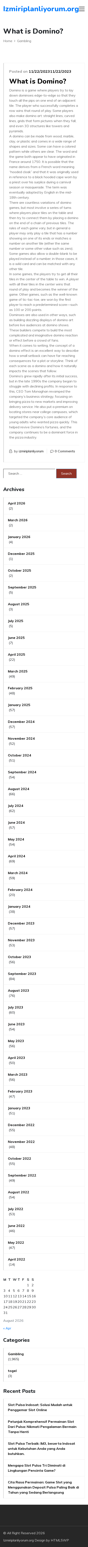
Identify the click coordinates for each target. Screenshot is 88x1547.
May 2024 (16, 839)
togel (12, 1371)
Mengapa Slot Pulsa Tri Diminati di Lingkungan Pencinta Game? (36, 1468)
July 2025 (15, 621)
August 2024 (18, 789)
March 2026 (18, 520)
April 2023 (16, 1058)
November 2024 (21, 738)
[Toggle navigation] (82, 8)
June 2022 (16, 1226)
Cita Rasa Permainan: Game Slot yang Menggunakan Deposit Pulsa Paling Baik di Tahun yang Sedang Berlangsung (43, 1487)
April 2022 (16, 1259)
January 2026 (19, 537)
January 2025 (19, 705)
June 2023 (16, 1024)
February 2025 (20, 688)
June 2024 (16, 822)
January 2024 (19, 906)
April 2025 (16, 654)
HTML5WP (60, 1540)
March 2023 (18, 1074)
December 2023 (21, 923)
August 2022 (18, 1192)
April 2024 (16, 856)
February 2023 (20, 1091)
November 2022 (21, 1142)
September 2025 (22, 587)
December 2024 (21, 721)
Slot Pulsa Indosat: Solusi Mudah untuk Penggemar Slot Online (40, 1407)
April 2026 (16, 503)
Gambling (16, 1354)
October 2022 (19, 1158)
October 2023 (19, 957)
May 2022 (16, 1242)
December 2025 (21, 553)
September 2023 (22, 974)
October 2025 (19, 570)
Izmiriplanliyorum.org (27, 9)
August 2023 (18, 990)
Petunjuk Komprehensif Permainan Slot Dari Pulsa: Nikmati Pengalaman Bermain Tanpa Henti (42, 1426)
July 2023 (15, 1007)
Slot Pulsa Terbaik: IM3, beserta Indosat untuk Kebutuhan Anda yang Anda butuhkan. (41, 1448)
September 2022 (22, 1175)
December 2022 (21, 1125)
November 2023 (21, 940)
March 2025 (18, 671)
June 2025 (16, 637)
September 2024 (22, 772)
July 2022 (15, 1209)
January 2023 (19, 1108)
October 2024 (19, 755)
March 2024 (18, 873)
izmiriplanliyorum (31, 451)
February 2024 (20, 889)
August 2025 (18, 604)
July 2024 (15, 805)
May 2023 (16, 1041)
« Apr (7, 1328)
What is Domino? (37, 81)
